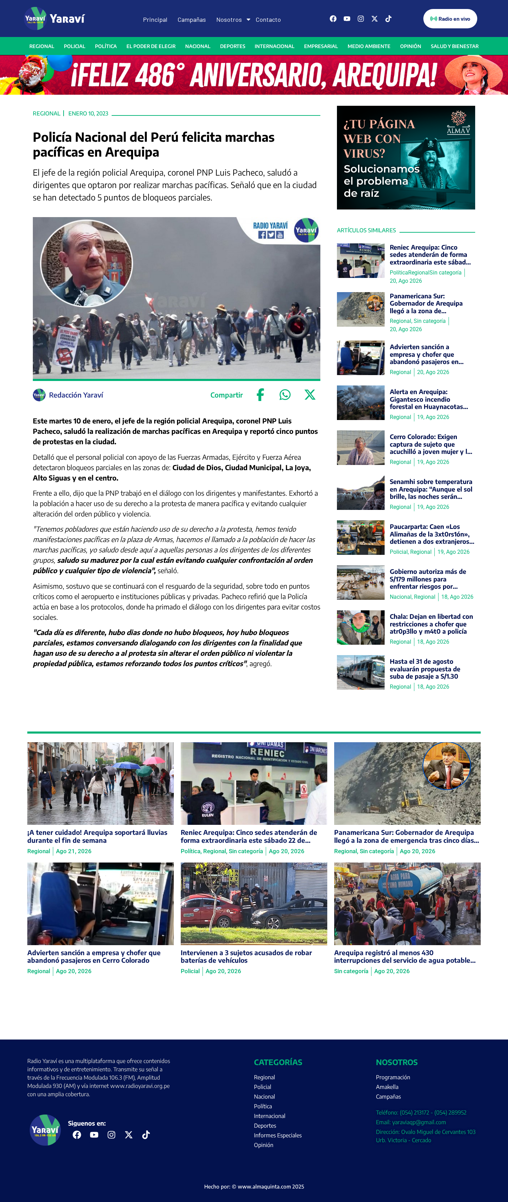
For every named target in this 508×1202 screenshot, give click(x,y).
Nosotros (229, 19)
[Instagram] (361, 19)
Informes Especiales (278, 1135)
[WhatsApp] (285, 394)
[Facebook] (333, 19)
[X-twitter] (375, 19)
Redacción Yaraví (76, 394)
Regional (41, 46)
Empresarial (321, 46)
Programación (393, 1077)
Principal (155, 19)
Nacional (197, 46)
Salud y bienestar (455, 46)
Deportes (232, 46)
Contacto (268, 19)
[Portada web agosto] (254, 92)
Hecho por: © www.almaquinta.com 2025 (254, 1186)
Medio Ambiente (369, 46)
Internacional (274, 46)
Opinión (410, 46)
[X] (310, 394)
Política (106, 46)
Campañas (192, 19)
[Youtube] (347, 19)
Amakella (387, 1086)
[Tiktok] (388, 19)
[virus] (406, 207)
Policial (74, 46)
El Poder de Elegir (151, 46)
